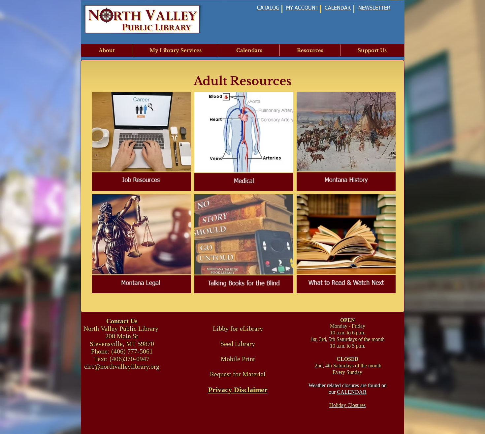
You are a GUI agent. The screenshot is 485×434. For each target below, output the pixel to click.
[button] (106, 50)
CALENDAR (352, 392)
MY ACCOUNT (302, 8)
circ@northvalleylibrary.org (121, 366)
